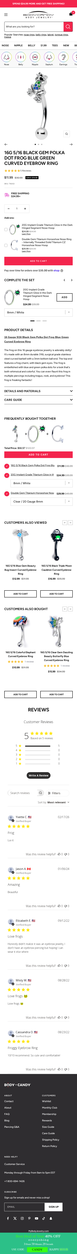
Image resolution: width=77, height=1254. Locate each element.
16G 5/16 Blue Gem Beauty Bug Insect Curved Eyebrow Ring (20, 569)
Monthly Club (49, 1107)
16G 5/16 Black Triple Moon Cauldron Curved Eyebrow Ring (56, 569)
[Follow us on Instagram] (22, 1218)
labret (50, 34)
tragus (7, 37)
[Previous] (5, 144)
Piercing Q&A (11, 1126)
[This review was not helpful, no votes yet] (65, 854)
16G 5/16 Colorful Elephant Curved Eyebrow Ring (21, 654)
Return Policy (49, 1146)
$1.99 (44, 45)
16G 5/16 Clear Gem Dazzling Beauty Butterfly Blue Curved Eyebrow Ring (56, 656)
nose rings (29, 34)
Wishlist (46, 1101)
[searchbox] (22, 793)
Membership (49, 1114)
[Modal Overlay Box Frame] (38, 1243)
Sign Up (54, 1206)
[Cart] (71, 14)
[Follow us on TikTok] (43, 1218)
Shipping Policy (50, 1139)
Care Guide (48, 1133)
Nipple (18, 45)
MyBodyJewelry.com (38, 1231)
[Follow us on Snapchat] (50, 1218)
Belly (31, 45)
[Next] (71, 144)
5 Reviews (25, 170)
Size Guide (48, 1126)
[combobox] (53, 802)
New (66, 45)
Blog (6, 1120)
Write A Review (38, 775)
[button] (64, 522)
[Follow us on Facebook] (7, 1218)
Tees (55, 45)
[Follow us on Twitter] (15, 1218)
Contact (8, 1101)
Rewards (47, 1120)
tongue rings (61, 34)
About (7, 1107)
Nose (5, 45)
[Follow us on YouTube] (36, 1218)
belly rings (41, 34)
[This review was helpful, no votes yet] (59, 854)
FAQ (6, 1114)
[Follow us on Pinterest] (29, 1218)
